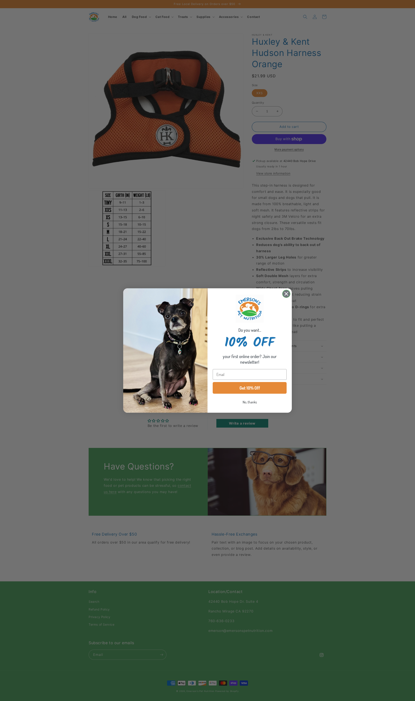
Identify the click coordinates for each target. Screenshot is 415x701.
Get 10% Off (249, 388)
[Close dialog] (286, 294)
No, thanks (250, 402)
